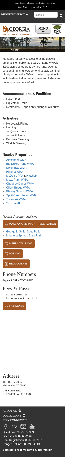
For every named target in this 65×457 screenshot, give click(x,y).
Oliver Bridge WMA (18, 187)
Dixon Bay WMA (16, 167)
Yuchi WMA (13, 203)
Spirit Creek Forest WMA (21, 195)
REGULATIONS (18, 263)
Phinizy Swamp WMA (19, 191)
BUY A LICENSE (14, 305)
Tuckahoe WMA (16, 199)
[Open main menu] (43, 29)
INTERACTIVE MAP (20, 243)
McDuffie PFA (14, 175)
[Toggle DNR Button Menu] (57, 29)
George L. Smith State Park (23, 231)
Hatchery (31, 175)
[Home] (16, 30)
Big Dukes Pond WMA (20, 163)
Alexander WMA (16, 159)
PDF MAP (14, 253)
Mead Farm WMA (17, 179)
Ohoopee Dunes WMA (20, 183)
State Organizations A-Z (35, 7)
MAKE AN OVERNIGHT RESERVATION (32, 223)
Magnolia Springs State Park (23, 235)
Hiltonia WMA (14, 171)
